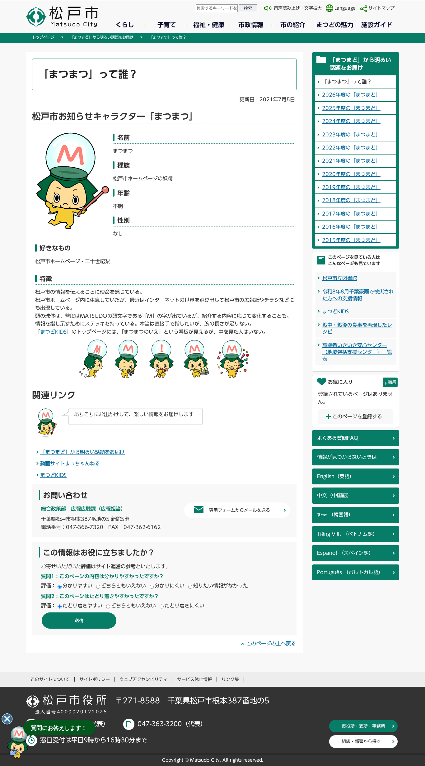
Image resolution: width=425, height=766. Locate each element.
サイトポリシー (94, 679)
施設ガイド (376, 24)
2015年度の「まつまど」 (351, 240)
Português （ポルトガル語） (350, 572)
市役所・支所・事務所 (363, 726)
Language (345, 8)
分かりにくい (169, 585)
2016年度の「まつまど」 (351, 226)
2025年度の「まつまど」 (351, 108)
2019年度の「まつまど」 (351, 187)
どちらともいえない (123, 585)
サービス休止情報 (194, 679)
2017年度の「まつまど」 (351, 213)
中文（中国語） (334, 495)
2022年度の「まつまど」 (351, 147)
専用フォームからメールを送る (239, 510)
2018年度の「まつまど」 (351, 200)
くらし (124, 24)
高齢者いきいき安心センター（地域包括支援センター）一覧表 (357, 352)
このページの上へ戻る (271, 643)
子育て (166, 24)
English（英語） (335, 476)
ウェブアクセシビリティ (143, 679)
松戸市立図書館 (339, 278)
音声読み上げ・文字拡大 (298, 8)
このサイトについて (50, 679)
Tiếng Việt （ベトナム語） (347, 533)
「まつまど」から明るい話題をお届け (101, 37)
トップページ (43, 37)
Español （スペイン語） (345, 552)
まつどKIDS (53, 331)
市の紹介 (292, 24)
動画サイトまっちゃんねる (70, 463)
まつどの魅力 (334, 24)
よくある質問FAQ (337, 437)
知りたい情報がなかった (220, 585)
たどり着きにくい (184, 605)
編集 (392, 382)
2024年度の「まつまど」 (351, 121)
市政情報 (250, 24)
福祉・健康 (208, 24)
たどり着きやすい (82, 605)
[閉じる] (7, 719)
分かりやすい (77, 585)
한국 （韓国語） (335, 514)
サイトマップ (381, 8)
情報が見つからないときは (347, 456)
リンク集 (230, 679)
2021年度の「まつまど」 (351, 160)
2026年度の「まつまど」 (351, 94)
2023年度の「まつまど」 (351, 134)
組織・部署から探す (361, 741)
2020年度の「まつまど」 (351, 174)
